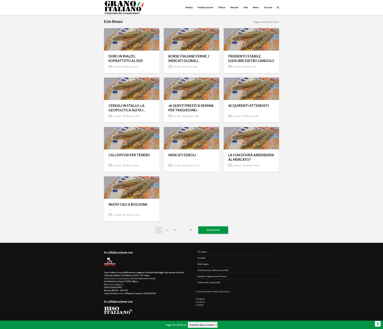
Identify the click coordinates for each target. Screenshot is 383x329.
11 (191, 230)
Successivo (213, 230)
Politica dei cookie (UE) (208, 282)
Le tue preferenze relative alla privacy (213, 291)
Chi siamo (202, 251)
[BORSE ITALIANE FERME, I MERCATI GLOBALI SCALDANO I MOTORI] (191, 39)
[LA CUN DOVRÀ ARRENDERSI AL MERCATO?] (251, 138)
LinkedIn (200, 305)
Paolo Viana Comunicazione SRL (119, 278)
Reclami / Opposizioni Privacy (212, 276)
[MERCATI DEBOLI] (191, 138)
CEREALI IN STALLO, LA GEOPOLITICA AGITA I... (127, 108)
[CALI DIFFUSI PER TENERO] (131, 138)
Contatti (201, 258)
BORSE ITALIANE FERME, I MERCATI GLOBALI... (188, 58)
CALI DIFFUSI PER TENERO (129, 155)
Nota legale (203, 264)
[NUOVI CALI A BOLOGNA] (131, 187)
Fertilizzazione (205, 7)
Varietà (189, 7)
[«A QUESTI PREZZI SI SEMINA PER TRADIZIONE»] (191, 88)
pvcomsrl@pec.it (116, 284)
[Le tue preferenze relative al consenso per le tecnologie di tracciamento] (378, 324)
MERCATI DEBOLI (182, 155)
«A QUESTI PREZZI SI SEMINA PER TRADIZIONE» (191, 108)
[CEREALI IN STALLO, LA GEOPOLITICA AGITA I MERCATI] (131, 88)
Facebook (200, 302)
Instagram (200, 299)
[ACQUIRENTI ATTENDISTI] (251, 88)
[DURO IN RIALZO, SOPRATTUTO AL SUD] (131, 39)
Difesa (221, 7)
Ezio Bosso (117, 67)
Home (256, 22)
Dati (245, 7)
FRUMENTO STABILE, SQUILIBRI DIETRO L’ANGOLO (251, 58)
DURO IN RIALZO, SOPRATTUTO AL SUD (125, 58)
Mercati (234, 7)
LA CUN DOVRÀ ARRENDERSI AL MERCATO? (251, 157)
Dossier (268, 7)
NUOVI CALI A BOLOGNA (128, 204)
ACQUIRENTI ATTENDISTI (248, 106)
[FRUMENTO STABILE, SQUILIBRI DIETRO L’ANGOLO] (251, 39)
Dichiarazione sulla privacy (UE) (212, 270)
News (256, 7)
